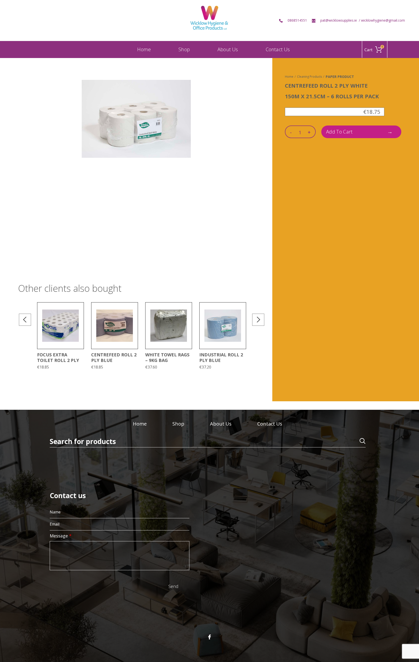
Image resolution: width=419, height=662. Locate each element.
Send (173, 586)
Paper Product (340, 76)
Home (289, 77)
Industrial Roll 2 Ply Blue (221, 357)
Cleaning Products (309, 77)
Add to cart (339, 131)
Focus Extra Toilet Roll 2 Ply (58, 357)
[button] (80, 310)
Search (359, 442)
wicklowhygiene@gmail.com (383, 20)
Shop (178, 423)
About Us (221, 423)
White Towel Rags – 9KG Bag (167, 357)
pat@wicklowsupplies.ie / (340, 20)
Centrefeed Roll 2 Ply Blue (114, 357)
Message (61, 536)
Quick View (80, 321)
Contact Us (269, 423)
